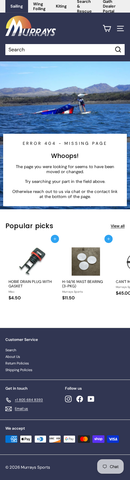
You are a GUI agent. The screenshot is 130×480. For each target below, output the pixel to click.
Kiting (61, 6)
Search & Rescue (84, 6)
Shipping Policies (18, 370)
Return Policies (17, 363)
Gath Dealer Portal (109, 6)
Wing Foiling (39, 6)
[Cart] (106, 28)
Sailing (16, 6)
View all (118, 226)
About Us (12, 356)
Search (10, 350)
